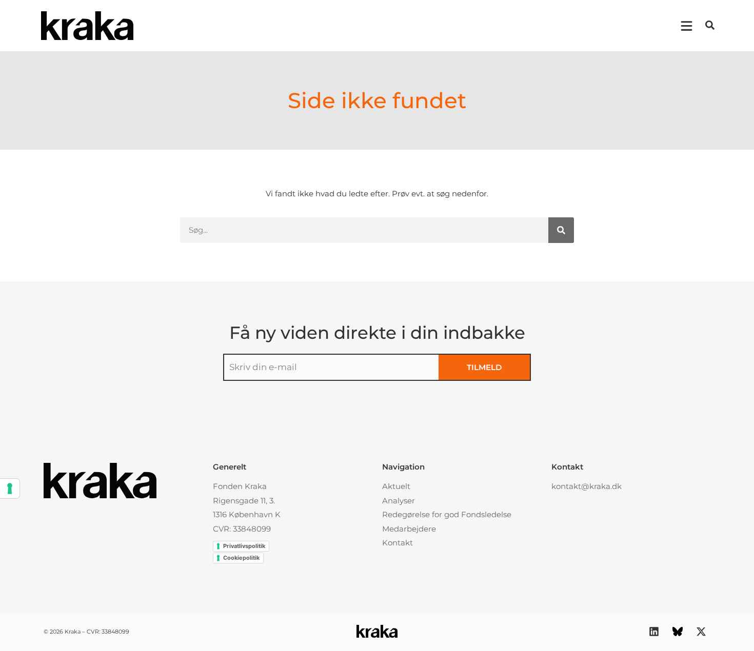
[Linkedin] (654, 631)
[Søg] (561, 230)
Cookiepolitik (241, 557)
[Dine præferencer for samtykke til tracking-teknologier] (9, 488)
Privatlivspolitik (244, 546)
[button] (710, 25)
